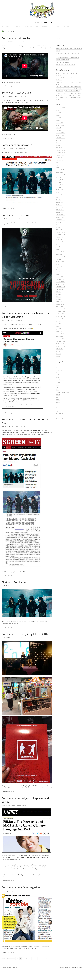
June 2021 (58, 118)
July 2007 (58, 351)
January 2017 (59, 180)
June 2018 (58, 162)
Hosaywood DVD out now (72, 90)
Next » (12, 960)
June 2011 (58, 247)
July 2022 (58, 113)
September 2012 (60, 219)
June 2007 (58, 353)
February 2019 (60, 147)
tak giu (57, 390)
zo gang (58, 394)
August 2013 (59, 207)
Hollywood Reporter (32, 875)
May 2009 (58, 296)
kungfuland (59, 375)
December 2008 (60, 309)
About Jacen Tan (7, 26)
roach (57, 385)
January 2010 (59, 277)
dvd (57, 367)
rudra (57, 387)
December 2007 (60, 339)
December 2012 (60, 214)
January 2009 (59, 306)
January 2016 (59, 185)
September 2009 (60, 286)
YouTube (11, 82)
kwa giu (58, 377)
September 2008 (60, 316)
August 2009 (59, 289)
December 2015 (60, 187)
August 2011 (59, 242)
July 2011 (58, 244)
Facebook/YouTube (31, 26)
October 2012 (60, 217)
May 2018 (58, 165)
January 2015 (59, 202)
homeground (59, 372)
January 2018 (59, 172)
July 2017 (58, 177)
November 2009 (60, 281)
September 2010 (60, 264)
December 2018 (60, 150)
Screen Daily (17, 572)
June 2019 (58, 142)
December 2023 (60, 108)
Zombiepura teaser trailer (17, 92)
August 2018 (59, 160)
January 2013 (59, 212)
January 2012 (59, 229)
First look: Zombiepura (15, 582)
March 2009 (59, 301)
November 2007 (60, 341)
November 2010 (60, 259)
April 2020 (58, 128)
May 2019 (58, 145)
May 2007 (58, 356)
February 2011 (60, 252)
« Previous (5, 958)
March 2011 (59, 249)
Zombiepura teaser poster (17, 215)
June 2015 (58, 197)
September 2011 (60, 239)
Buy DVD (19, 26)
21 (43, 958)
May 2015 (58, 200)
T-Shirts (56, 26)
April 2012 (58, 227)
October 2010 (60, 262)
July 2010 (58, 269)
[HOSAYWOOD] (42, 18)
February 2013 (60, 209)
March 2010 (59, 274)
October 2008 (60, 314)
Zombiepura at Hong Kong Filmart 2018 (25, 634)
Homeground (45, 26)
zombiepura (10, 86)
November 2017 (60, 175)
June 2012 (58, 224)
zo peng (58, 399)
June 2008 (58, 324)
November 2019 (60, 132)
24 (7, 960)
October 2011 (60, 237)
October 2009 (60, 284)
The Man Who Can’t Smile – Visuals (65, 64)
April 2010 (58, 272)
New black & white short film (64, 62)
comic (57, 365)
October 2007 (60, 344)
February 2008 (60, 334)
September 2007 (60, 346)
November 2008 (60, 311)
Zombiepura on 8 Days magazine (21, 887)
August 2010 (59, 267)
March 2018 (59, 167)
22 (47, 958)
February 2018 (60, 170)
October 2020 (60, 125)
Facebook (17, 82)
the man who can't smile (62, 392)
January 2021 (59, 123)
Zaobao (26, 572)
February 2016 (60, 182)
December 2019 (60, 130)
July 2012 (58, 222)
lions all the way (60, 380)
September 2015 (60, 192)
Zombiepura (67, 26)
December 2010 (60, 257)
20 (39, 958)
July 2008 (58, 321)
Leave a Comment (23, 42)
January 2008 (59, 336)
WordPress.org (60, 418)
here (28, 948)
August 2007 (59, 348)
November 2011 (60, 234)
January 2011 (59, 254)
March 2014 (59, 205)
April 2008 (58, 329)
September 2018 (60, 157)
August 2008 (59, 319)
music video (59, 382)
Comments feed (60, 416)
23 (3, 960)
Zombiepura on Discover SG (18, 145)
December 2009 (60, 279)
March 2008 (59, 331)
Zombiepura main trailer (16, 38)
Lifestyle (62, 967)
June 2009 (58, 294)
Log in (57, 411)
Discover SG (11, 152)
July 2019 (58, 140)
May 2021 (58, 120)
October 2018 (60, 155)
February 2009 (60, 304)
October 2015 (60, 190)
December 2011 (60, 232)
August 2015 (59, 195)
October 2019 (60, 135)
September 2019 (60, 137)
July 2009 (58, 291)
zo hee (58, 397)
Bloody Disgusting (7, 324)
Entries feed (59, 413)
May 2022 (58, 115)
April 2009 (58, 299)
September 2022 (60, 110)
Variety (41, 875)
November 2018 (60, 152)
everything (59, 370)
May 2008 (58, 326)
